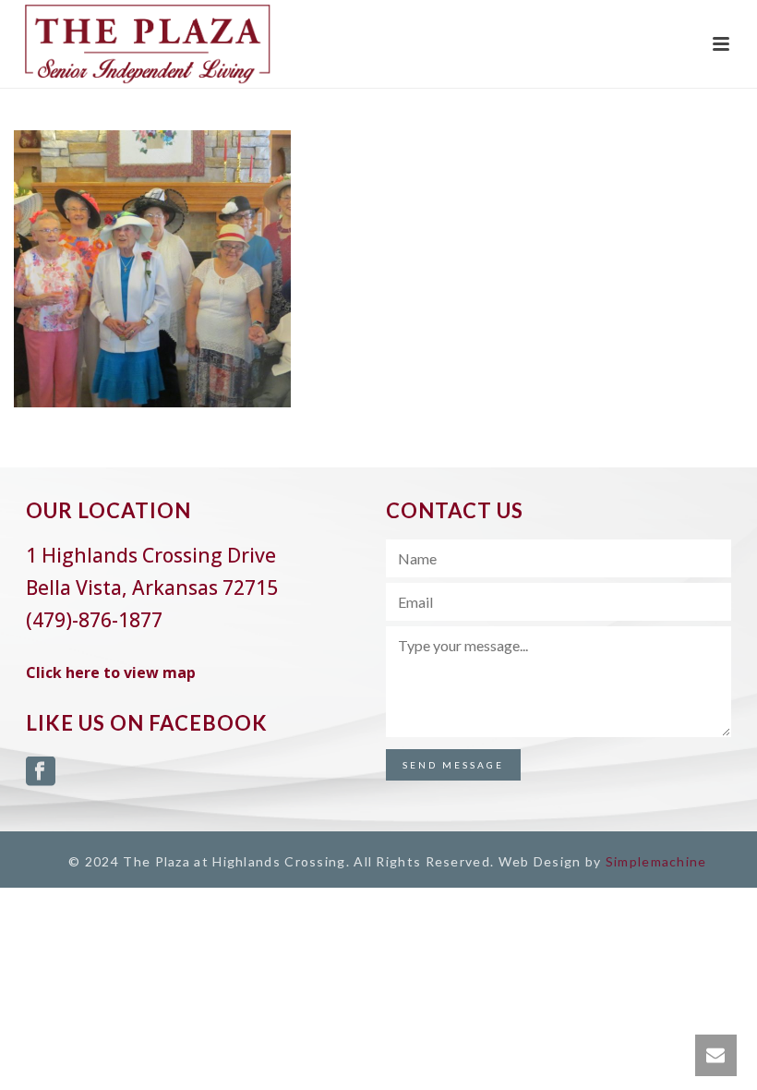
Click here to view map (111, 672)
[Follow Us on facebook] (40, 772)
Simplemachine (656, 861)
